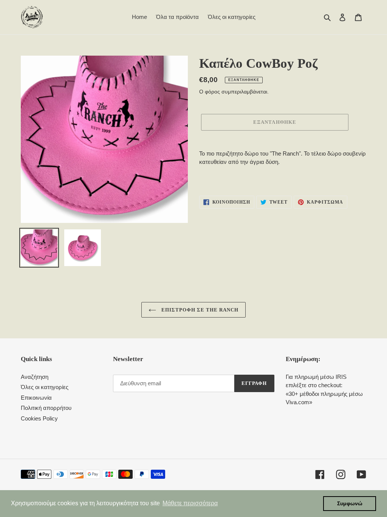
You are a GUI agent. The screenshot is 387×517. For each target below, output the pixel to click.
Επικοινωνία (36, 397)
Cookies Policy (39, 418)
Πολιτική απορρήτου (46, 408)
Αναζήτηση (34, 377)
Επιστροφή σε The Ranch (199, 310)
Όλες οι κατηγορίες (44, 387)
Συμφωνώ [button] (349, 503)
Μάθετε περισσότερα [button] (190, 503)
